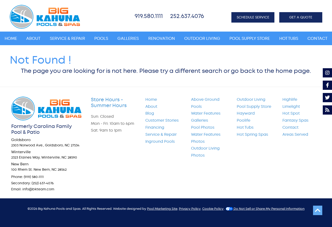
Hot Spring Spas (252, 134)
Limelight (291, 106)
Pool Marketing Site (162, 209)
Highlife (289, 99)
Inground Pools (160, 141)
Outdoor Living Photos (205, 152)
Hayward (246, 113)
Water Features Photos (205, 138)
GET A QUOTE (300, 17)
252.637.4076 (187, 16)
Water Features (205, 113)
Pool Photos (202, 127)
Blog (149, 113)
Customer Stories (162, 120)
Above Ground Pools (205, 103)
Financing (154, 127)
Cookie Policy (213, 209)
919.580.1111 (149, 16)
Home (151, 99)
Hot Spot (291, 113)
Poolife (243, 120)
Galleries (199, 120)
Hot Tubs (245, 127)
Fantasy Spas (295, 120)
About (151, 106)
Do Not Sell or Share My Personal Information (269, 209)
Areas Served (295, 134)
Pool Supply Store (254, 106)
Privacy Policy (190, 209)
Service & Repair (161, 134)
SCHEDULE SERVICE (253, 17)
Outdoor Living (251, 99)
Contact (290, 127)
